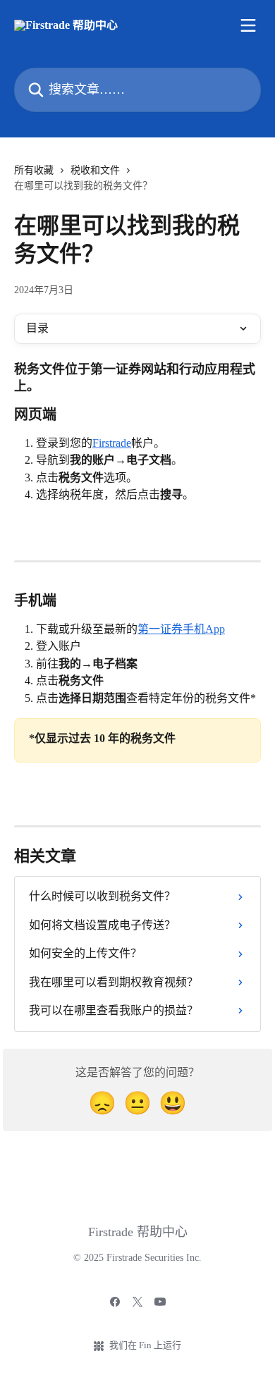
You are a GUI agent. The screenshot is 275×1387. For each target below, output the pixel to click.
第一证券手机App (181, 629)
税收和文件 (95, 170)
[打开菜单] (248, 25)
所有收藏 (34, 170)
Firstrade (111, 443)
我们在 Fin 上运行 (145, 1345)
